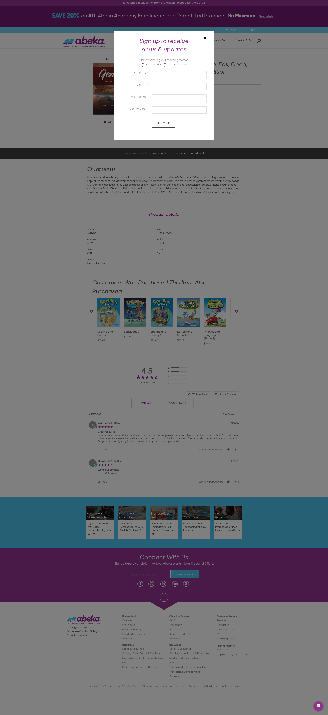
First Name (140, 73)
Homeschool (153, 65)
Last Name (140, 85)
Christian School (177, 65)
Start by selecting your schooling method (164, 60)
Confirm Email (137, 109)
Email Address (137, 97)
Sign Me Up (163, 123)
